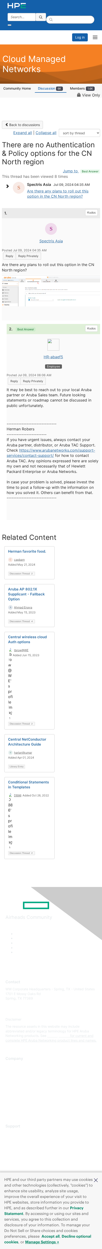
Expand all (22, 132)
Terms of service (18, 1101)
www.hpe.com (58, 1036)
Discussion (49, 88)
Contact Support (18, 1140)
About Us (12, 1066)
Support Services (18, 1133)
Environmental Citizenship (25, 1087)
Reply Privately (28, 256)
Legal (9, 1108)
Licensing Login (17, 1161)
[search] (41, 17)
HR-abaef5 (53, 356)
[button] (96, 1179)
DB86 (17, 795)
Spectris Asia (51, 241)
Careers (11, 1073)
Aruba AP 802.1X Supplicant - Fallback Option (26, 594)
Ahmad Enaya (23, 607)
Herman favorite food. (27, 551)
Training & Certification (23, 1147)
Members (81, 88)
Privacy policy (16, 1094)
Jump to (80, 171)
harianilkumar (23, 752)
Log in (80, 37)
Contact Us (14, 1080)
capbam (19, 559)
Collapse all (46, 132)
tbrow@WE (21, 650)
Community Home (17, 88)
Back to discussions (24, 125)
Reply (9, 256)
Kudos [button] (91, 212)
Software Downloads (21, 1154)
